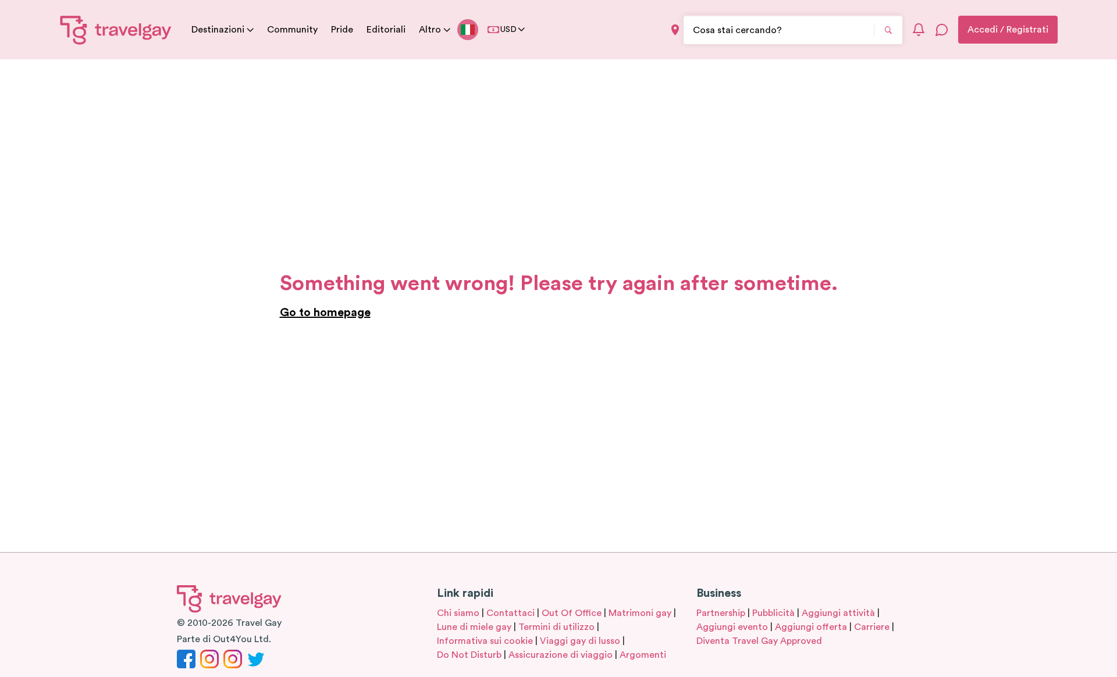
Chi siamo (458, 613)
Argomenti (643, 655)
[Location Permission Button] (675, 29)
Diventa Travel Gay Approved (759, 641)
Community (292, 29)
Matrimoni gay (640, 613)
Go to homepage (325, 312)
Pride (342, 29)
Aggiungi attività (838, 613)
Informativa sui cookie (485, 641)
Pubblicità (773, 613)
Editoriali (386, 29)
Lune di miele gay (474, 627)
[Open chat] (942, 30)
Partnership (720, 613)
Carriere (872, 627)
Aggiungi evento (732, 627)
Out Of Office (572, 613)
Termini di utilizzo (556, 627)
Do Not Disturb (469, 655)
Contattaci (510, 613)
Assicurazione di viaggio (560, 655)
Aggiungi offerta (811, 627)
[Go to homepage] (116, 30)
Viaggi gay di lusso (580, 641)
